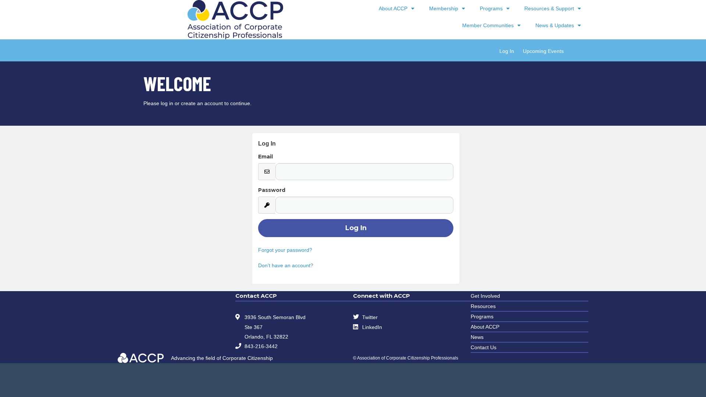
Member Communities (488, 25)
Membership (443, 8)
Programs (491, 8)
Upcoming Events (543, 51)
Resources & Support (549, 8)
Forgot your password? (285, 250)
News (477, 337)
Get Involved (485, 296)
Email (265, 156)
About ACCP (393, 8)
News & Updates (554, 25)
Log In (506, 51)
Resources (483, 306)
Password (271, 190)
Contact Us (483, 347)
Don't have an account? (285, 265)
